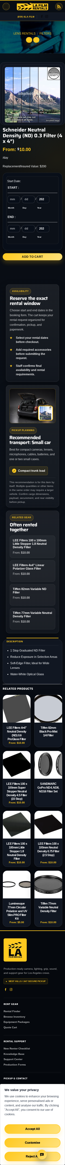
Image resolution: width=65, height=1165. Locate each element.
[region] (32, 1124)
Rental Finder (12, 1011)
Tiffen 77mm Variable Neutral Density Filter (48, 907)
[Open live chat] (42, 1154)
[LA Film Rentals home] (15, 950)
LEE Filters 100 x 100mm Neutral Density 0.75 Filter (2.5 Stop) (48, 849)
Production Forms (15, 1064)
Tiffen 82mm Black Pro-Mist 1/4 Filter (48, 731)
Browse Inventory (14, 1016)
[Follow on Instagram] (46, 16)
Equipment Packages (17, 1021)
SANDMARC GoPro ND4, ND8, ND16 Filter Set (48, 787)
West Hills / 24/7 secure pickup (26, 981)
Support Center (13, 1059)
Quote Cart (10, 1027)
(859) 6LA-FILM (26, 17)
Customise (32, 1142)
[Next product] (29, 40)
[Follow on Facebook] (41, 16)
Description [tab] (14, 641)
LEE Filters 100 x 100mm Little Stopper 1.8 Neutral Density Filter (16, 851)
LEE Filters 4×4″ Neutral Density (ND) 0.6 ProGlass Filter (17, 733)
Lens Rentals (25, 33)
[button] (6, 6)
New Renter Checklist (17, 1048)
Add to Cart (32, 256)
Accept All (32, 1128)
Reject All (32, 1156)
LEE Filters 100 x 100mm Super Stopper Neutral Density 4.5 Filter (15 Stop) (16, 791)
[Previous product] (36, 40)
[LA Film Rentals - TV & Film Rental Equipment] (32, 6)
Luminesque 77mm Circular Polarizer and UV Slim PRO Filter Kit (16, 911)
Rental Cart (58, 6)
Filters (45, 33)
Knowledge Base (14, 1053)
